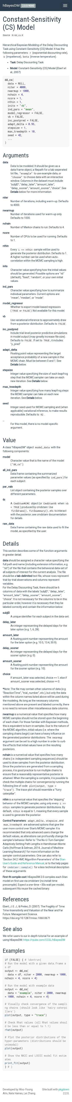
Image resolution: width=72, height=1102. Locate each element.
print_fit (11, 1063)
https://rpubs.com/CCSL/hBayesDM (44, 939)
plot (8, 1015)
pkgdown (64, 1089)
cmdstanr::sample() (20, 867)
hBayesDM (11, 5)
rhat (8, 1030)
